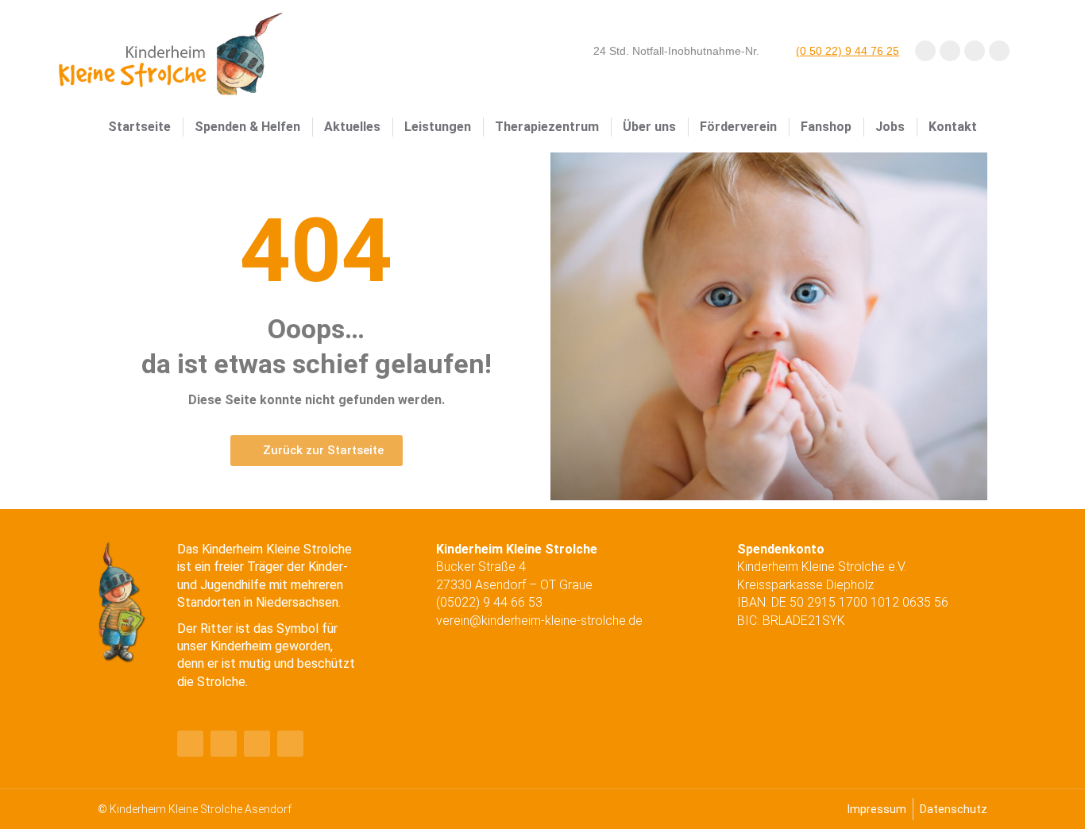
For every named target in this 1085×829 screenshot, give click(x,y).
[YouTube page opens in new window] (950, 50)
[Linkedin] (257, 744)
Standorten (209, 602)
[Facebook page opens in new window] (925, 50)
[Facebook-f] (190, 744)
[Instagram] (290, 744)
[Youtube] (223, 744)
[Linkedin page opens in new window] (999, 50)
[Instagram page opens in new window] (974, 50)
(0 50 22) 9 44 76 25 (847, 50)
